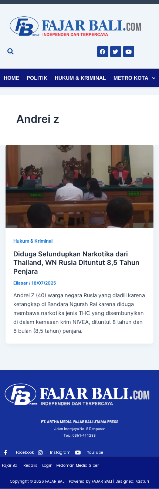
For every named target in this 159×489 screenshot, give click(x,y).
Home (11, 78)
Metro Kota (131, 78)
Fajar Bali (11, 465)
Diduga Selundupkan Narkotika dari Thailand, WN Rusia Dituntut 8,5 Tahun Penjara (76, 262)
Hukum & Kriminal (80, 78)
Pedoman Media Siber (77, 465)
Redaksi (30, 465)
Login (47, 465)
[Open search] (10, 51)
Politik (37, 78)
